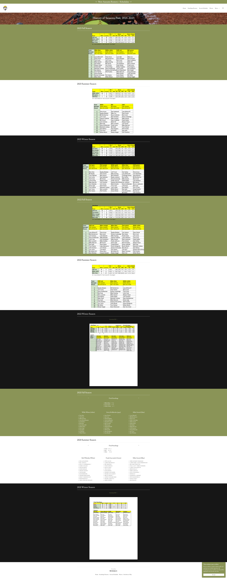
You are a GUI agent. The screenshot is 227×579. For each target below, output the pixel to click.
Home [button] (96, 574)
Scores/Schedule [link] (203, 8)
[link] (5, 8)
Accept (213, 574)
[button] (217, 8)
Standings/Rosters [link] (192, 8)
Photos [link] (211, 8)
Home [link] (184, 8)
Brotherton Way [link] (128, 574)
